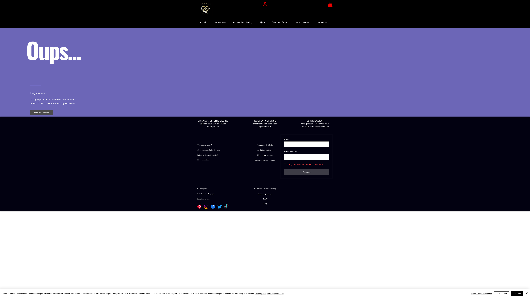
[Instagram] (206, 206)
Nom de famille (290, 151)
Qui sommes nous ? (204, 145)
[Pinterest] (199, 206)
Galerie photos (202, 188)
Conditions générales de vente (208, 150)
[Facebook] (213, 206)
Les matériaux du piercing (265, 160)
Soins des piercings (265, 193)
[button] (330, 4)
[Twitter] (219, 206)
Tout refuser (501, 293)
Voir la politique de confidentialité (269, 293)
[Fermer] (526, 293)
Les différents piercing (265, 150)
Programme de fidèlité (265, 145)
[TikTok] (226, 206)
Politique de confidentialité (207, 155)
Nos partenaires (203, 160)
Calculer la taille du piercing (265, 188)
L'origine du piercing (265, 155)
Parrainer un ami (203, 199)
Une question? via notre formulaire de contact (315, 124)
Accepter (517, 293)
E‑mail (286, 139)
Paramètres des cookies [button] (481, 293)
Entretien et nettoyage (205, 193)
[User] (265, 4)
